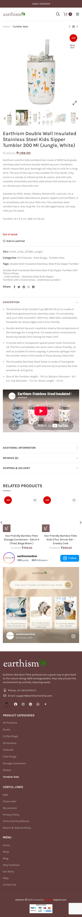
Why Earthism (11, 865)
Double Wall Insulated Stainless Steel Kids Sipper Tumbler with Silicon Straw (40, 272)
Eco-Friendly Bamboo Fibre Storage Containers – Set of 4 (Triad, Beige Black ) (21, 539)
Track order (9, 801)
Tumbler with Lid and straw (19, 279)
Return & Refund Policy (17, 827)
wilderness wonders (48, 279)
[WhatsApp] (38, 704)
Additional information (19, 447)
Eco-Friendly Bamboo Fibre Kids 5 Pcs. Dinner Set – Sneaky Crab (60, 539)
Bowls (6, 729)
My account (10, 808)
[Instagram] (23, 704)
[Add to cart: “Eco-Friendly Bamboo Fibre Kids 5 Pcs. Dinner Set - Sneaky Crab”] (46, 528)
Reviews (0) (10, 458)
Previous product (70, 27)
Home (6, 26)
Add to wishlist (15, 241)
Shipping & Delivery (16, 468)
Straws (7, 770)
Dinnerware (9, 743)
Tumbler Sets (20, 26)
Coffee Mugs (10, 736)
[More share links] (45, 704)
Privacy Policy (11, 814)
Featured (8, 749)
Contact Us (9, 884)
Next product (77, 27)
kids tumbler (12, 276)
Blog (5, 858)
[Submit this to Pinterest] (30, 704)
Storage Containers (14, 763)
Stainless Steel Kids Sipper (37, 276)
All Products (24, 257)
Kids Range (40, 257)
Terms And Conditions (16, 821)
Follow (72, 558)
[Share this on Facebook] (16, 704)
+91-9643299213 (26, 690)
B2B (5, 795)
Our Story (8, 871)
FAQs (6, 878)
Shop (6, 851)
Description (11, 302)
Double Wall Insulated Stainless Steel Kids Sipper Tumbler (44, 263)
